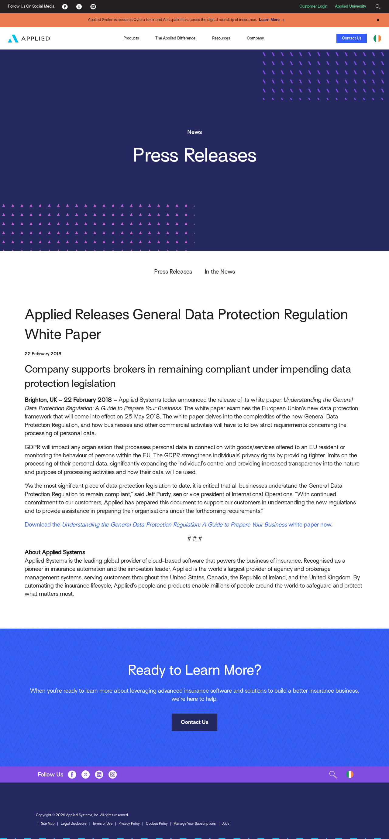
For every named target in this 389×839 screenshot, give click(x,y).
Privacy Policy (129, 823)
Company (255, 38)
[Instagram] (113, 774)
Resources (221, 38)
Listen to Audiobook (271, 38)
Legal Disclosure (73, 823)
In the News (220, 271)
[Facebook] (64, 6)
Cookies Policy (157, 823)
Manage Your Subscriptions (195, 823)
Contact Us (351, 38)
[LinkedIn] (92, 6)
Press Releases (173, 271)
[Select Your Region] (377, 38)
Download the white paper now (178, 524)
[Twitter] (78, 6)
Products (131, 38)
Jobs (225, 823)
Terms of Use (102, 823)
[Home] (29, 38)
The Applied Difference (175, 38)
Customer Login (313, 6)
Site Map (48, 823)
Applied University (350, 6)
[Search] (378, 6)
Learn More (269, 20)
